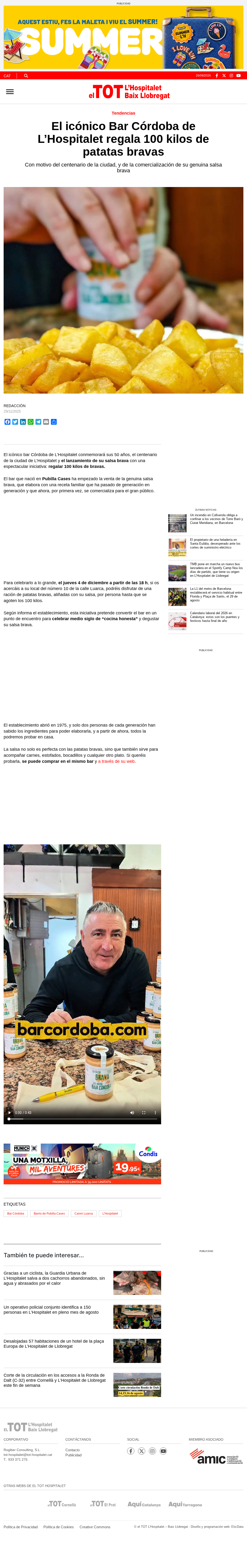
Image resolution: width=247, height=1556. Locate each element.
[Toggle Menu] (10, 91)
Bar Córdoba (15, 1213)
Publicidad (73, 1455)
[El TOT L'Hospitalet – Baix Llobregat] (129, 91)
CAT (7, 76)
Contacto (72, 1450)
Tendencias (123, 113)
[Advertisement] (82, 534)
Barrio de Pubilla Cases (49, 1213)
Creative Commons (95, 1527)
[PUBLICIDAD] (123, 37)
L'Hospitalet (110, 1213)
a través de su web (116, 761)
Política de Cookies (58, 1527)
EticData (237, 1526)
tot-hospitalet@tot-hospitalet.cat (28, 1455)
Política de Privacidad (21, 1527)
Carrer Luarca (84, 1213)
